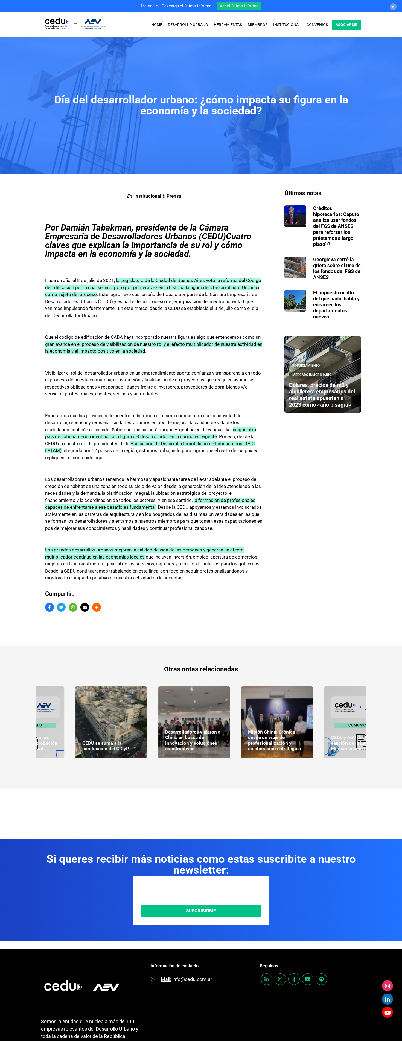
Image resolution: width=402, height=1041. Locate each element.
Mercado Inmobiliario (311, 375)
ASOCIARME (346, 24)
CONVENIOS (317, 24)
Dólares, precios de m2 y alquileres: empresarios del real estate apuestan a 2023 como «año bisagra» (322, 395)
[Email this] (84, 607)
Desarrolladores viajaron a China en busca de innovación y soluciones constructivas (158, 740)
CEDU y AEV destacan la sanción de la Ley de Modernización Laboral (322, 743)
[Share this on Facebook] (49, 607)
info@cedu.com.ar (192, 979)
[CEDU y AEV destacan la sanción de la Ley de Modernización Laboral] (326, 722)
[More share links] (96, 607)
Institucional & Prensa (157, 196)
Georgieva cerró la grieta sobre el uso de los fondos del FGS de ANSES (337, 268)
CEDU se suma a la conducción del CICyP (71, 745)
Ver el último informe (239, 6)
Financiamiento (306, 365)
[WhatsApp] (73, 607)
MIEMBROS (257, 24)
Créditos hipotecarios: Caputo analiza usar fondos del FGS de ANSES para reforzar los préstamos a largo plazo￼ (336, 226)
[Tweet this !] (61, 607)
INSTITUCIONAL (287, 24)
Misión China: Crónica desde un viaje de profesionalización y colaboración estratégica (240, 740)
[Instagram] (387, 985)
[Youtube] (387, 1012)
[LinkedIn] (387, 999)
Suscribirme (201, 910)
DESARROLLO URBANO (188, 24)
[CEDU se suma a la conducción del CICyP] (77, 722)
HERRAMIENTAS (228, 24)
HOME (156, 24)
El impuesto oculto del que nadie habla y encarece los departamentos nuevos (336, 304)
